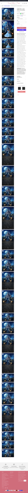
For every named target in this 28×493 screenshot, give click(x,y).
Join (25, 480)
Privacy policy (17, 491)
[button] (1, 3)
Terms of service (22, 491)
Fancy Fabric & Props (8, 491)
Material (18, 17)
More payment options (21, 31)
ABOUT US (11, 473)
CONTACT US (11, 475)
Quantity (18, 23)
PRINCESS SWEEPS (7, 5)
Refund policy (13, 491)
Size (17, 20)
